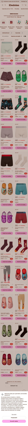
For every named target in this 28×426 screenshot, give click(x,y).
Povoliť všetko (14, 421)
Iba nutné (14, 414)
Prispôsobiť (14, 417)
